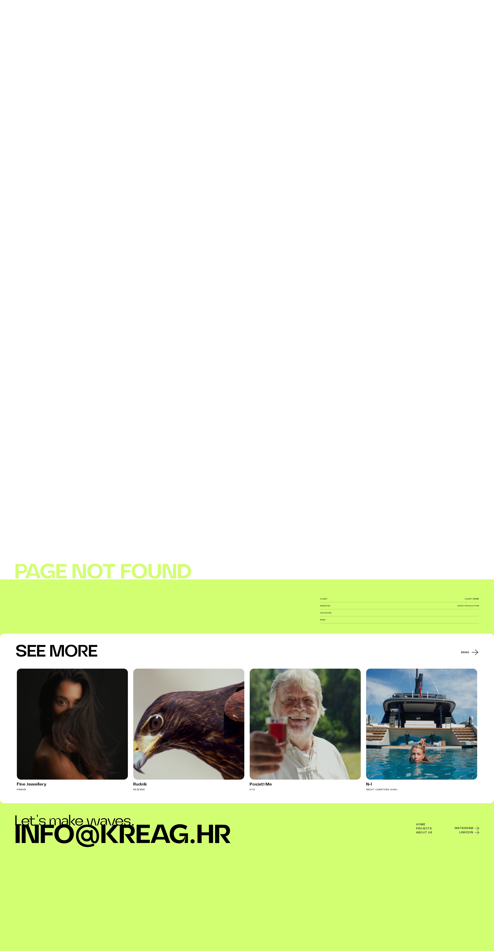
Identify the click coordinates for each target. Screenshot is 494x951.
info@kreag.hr (123, 836)
